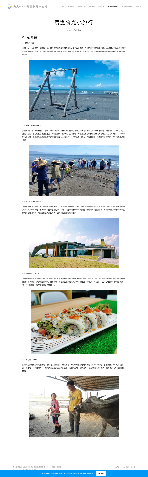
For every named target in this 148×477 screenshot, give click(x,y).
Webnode (121, 467)
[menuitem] (63, 7)
